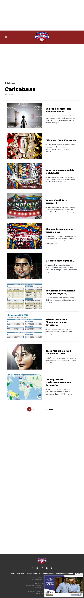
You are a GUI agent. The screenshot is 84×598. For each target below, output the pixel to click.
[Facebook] (37, 568)
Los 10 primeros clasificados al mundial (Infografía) (58, 382)
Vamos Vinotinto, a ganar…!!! (56, 201)
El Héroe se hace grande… (60, 260)
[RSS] (51, 568)
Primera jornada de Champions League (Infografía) (56, 322)
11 (42, 409)
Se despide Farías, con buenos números (58, 110)
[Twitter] (32, 568)
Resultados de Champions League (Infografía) (60, 292)
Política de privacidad (64, 573)
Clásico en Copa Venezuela (61, 140)
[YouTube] (46, 568)
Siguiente (49, 409)
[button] (6, 37)
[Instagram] (42, 568)
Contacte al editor (46, 573)
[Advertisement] (42, 15)
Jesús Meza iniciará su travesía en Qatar (58, 352)
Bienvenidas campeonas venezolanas (59, 230)
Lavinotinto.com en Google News (24, 573)
